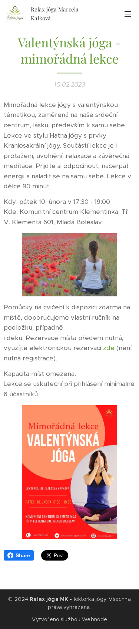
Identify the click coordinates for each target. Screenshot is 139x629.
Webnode (94, 619)
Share (23, 555)
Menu (127, 13)
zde (109, 348)
